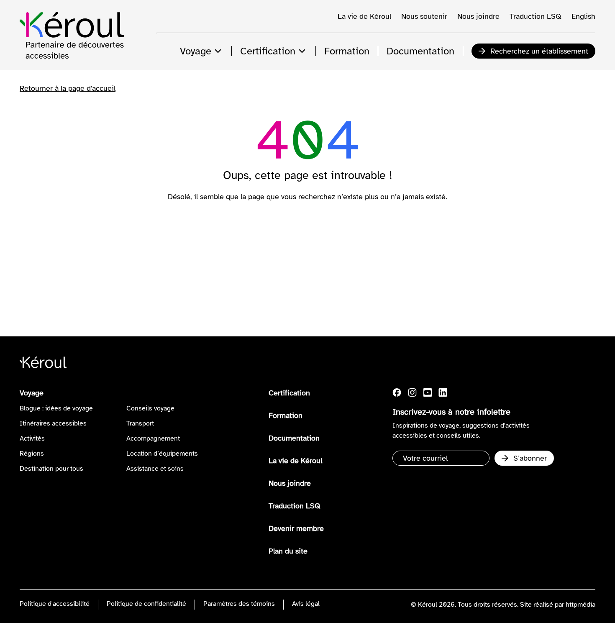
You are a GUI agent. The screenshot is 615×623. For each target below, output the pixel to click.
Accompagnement (153, 438)
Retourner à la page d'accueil (67, 88)
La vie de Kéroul (364, 16)
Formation (285, 415)
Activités (32, 438)
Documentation (294, 438)
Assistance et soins (155, 468)
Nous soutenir (424, 16)
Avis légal (306, 604)
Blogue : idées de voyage (56, 408)
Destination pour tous (51, 468)
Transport (140, 423)
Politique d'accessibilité (55, 604)
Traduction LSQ (535, 16)
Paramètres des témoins (239, 603)
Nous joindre (478, 16)
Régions (32, 453)
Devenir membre (296, 528)
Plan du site (288, 551)
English (583, 16)
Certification (289, 392)
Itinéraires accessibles (53, 423)
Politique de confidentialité (146, 604)
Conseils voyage (150, 408)
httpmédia (580, 604)
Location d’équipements (162, 453)
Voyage (32, 392)
